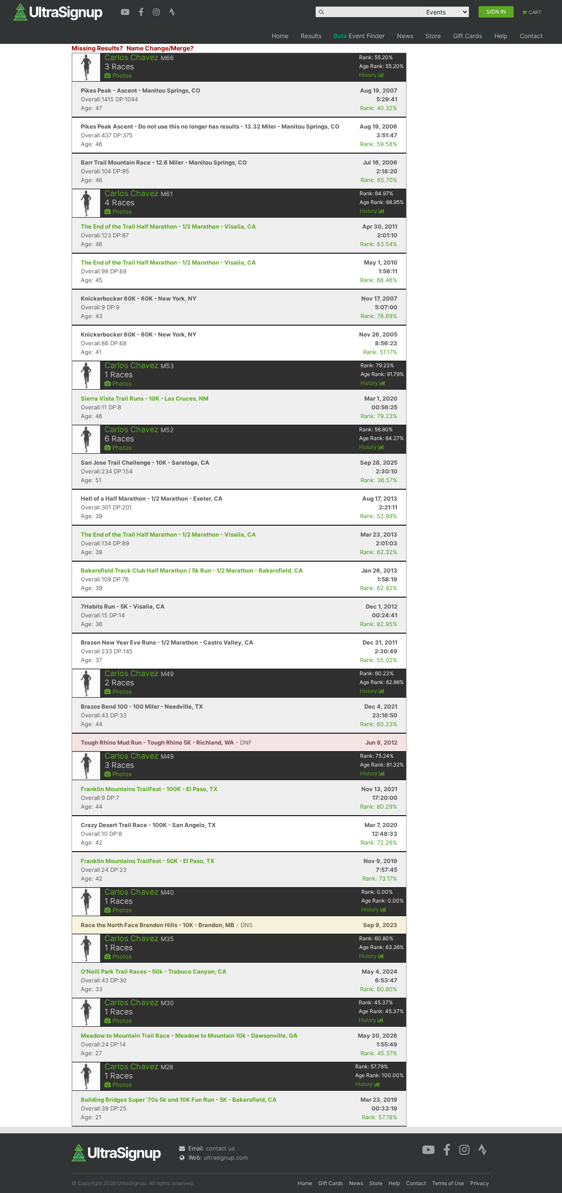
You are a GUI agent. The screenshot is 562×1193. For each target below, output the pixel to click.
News (405, 35)
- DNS (166, 924)
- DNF (166, 742)
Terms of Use (448, 1183)
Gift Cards (467, 35)
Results (311, 35)
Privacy (479, 1183)
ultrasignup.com (226, 1157)
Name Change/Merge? (160, 48)
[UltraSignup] (57, 11)
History (368, 75)
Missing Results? (97, 48)
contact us (220, 1148)
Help (501, 35)
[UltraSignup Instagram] (157, 11)
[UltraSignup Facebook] (142, 11)
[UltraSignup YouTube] (126, 11)
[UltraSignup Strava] (172, 11)
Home (280, 35)
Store (433, 35)
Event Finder (359, 35)
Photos (121, 75)
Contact (531, 35)
